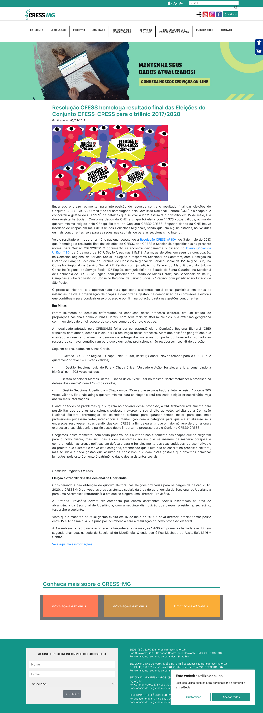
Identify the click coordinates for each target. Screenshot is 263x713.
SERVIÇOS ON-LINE (146, 31)
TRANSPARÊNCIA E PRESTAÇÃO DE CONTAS (174, 31)
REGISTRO (79, 30)
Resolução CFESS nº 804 (158, 239)
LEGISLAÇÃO (58, 30)
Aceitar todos (231, 697)
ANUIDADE (98, 30)
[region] (213, 687)
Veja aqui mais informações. (72, 544)
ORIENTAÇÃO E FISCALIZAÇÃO (122, 31)
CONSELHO (37, 30)
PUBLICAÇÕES (204, 30)
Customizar (193, 697)
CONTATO (226, 30)
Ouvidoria (230, 14)
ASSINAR (72, 694)
